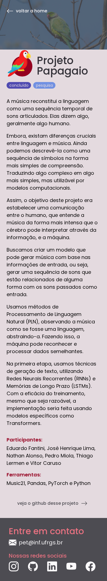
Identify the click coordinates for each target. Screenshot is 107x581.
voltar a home (31, 10)
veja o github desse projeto (47, 503)
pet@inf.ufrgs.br (41, 542)
